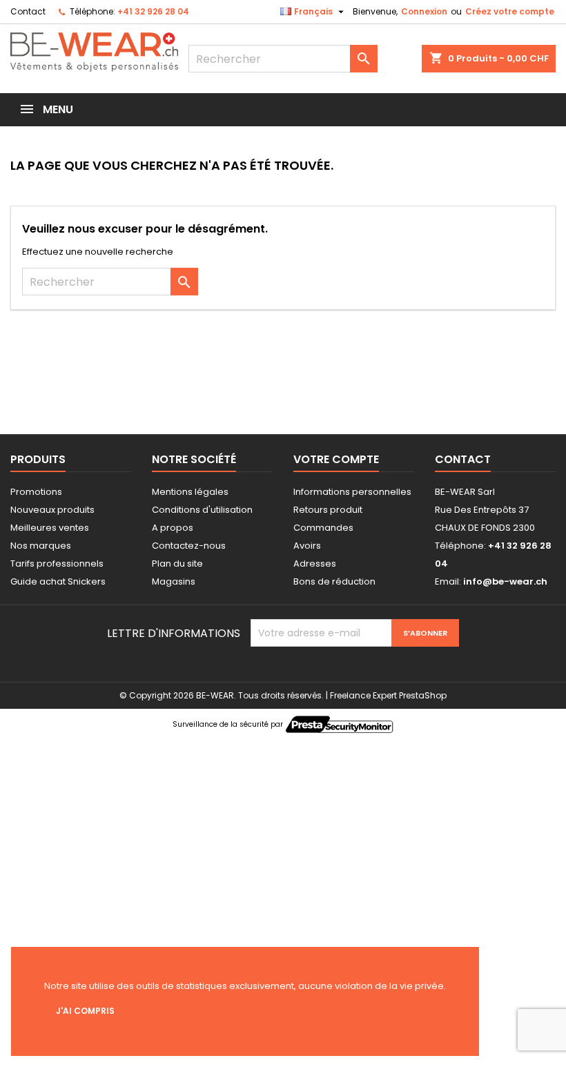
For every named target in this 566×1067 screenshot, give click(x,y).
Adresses (314, 563)
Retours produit (327, 509)
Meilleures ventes (49, 527)
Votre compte (336, 459)
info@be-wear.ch (505, 581)
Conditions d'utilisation (202, 509)
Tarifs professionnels (57, 563)
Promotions (36, 491)
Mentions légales (190, 491)
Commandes (323, 527)
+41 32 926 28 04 (153, 11)
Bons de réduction (334, 581)
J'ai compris (85, 1011)
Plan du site (177, 563)
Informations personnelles (352, 491)
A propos (172, 527)
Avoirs (307, 545)
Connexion (424, 11)
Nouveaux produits (52, 509)
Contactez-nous (189, 545)
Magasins (173, 581)
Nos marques (40, 545)
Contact (28, 11)
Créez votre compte (509, 11)
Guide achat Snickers (58, 581)
